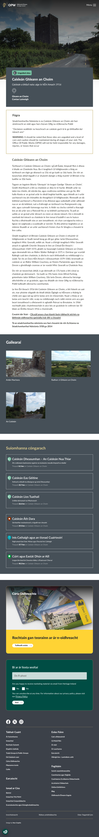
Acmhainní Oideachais (59, 783)
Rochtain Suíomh (12, 745)
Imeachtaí (9, 741)
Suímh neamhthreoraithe (60, 771)
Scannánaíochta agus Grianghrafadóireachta (22, 805)
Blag (53, 791)
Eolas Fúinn (57, 732)
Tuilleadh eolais (21, 645)
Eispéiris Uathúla (12, 749)
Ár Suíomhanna (12, 737)
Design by (13, 823)
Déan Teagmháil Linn (85, 815)
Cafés (8, 769)
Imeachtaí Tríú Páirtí (13, 797)
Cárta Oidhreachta (13, 761)
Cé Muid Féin (56, 741)
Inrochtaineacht (12, 815)
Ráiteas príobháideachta (48, 815)
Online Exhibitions (58, 787)
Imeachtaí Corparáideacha (15, 801)
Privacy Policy (22, 696)
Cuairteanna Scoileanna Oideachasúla (65, 779)
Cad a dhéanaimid (58, 737)
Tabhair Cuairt (13, 732)
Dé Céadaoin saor (12, 757)
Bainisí (8, 793)
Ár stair (54, 745)
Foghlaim (56, 766)
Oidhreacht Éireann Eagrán (61, 795)
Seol (16, 703)
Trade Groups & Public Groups (17, 753)
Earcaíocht (11, 778)
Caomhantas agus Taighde (61, 775)
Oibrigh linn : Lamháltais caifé (62, 757)
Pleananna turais (12, 765)
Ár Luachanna (56, 749)
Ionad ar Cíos (13, 788)
